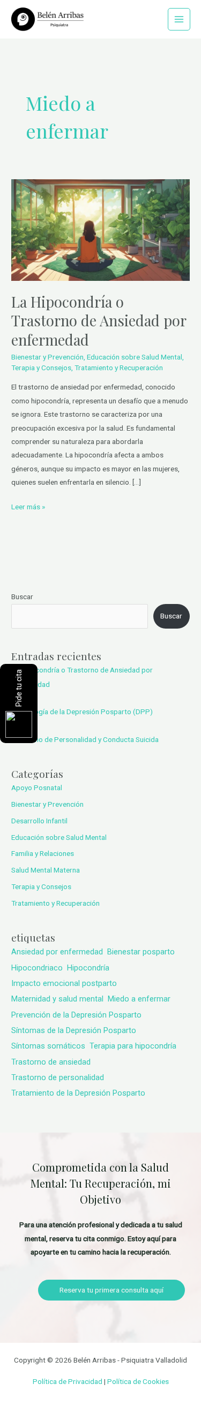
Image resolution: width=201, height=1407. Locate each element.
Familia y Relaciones (42, 853)
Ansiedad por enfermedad (57, 952)
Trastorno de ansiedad (51, 1062)
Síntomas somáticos (48, 1046)
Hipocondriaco (37, 968)
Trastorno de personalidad (57, 1077)
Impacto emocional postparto (64, 983)
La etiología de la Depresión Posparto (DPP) (82, 711)
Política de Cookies (138, 1381)
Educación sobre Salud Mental (134, 357)
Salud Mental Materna (45, 870)
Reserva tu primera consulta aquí (111, 1290)
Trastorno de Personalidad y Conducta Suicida (85, 739)
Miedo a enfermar (139, 999)
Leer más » (28, 505)
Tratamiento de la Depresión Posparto (78, 1093)
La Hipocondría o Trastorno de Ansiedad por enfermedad (98, 320)
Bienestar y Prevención (47, 357)
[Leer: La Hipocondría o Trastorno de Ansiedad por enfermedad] (100, 229)
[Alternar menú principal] (179, 19)
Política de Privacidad (67, 1381)
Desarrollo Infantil (39, 820)
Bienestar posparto (141, 952)
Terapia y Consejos (41, 367)
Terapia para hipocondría (133, 1046)
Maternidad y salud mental (57, 999)
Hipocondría (88, 968)
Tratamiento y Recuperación (119, 367)
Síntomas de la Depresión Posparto (73, 1030)
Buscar (22, 596)
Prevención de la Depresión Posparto (76, 1015)
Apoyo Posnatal (36, 787)
